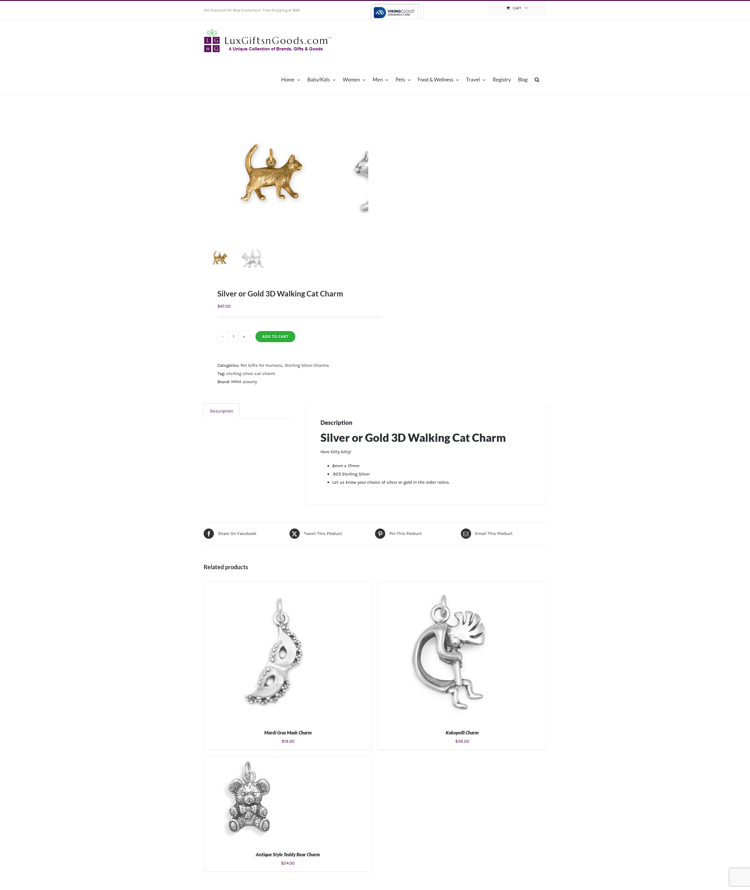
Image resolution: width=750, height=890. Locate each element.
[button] (537, 79)
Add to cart (275, 336)
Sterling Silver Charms (306, 365)
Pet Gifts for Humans (261, 365)
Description (221, 411)
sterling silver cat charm (250, 373)
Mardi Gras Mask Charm (288, 732)
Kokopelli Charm (462, 732)
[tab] (222, 410)
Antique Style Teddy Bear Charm (288, 854)
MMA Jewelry (244, 381)
